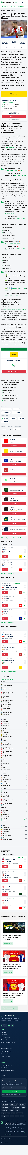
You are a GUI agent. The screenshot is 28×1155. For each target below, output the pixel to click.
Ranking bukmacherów (6, 1048)
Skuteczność (17, 412)
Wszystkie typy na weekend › (8, 671)
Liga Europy (22, 1104)
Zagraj (4, 556)
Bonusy (22, 418)
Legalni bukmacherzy (6, 1051)
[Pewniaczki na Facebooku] (2, 1025)
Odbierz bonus (14, 117)
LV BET (12, 508)
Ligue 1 (17, 1110)
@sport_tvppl (9, 213)
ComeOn (12, 478)
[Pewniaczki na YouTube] (5, 1025)
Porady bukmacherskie (6, 1065)
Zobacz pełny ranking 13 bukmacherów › (11, 538)
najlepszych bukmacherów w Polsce (15, 310)
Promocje (6, 421)
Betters (12, 498)
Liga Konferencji (5, 1107)
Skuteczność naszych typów (8, 1042)
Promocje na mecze (5, 1056)
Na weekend (7, 412)
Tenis (13, 1113)
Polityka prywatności (5, 1141)
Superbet (12, 439)
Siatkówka (19, 1113)
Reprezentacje (5, 1113)
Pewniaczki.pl (4, 6)
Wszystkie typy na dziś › (7, 573)
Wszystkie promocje (8, 1008)
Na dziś (17, 409)
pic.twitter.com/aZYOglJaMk (13, 243)
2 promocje (14, 561)
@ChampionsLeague (11, 170)
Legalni (14, 418)
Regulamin (13, 1141)
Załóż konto (14, 445)
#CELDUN (15, 288)
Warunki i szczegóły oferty (8, 102)
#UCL (21, 170)
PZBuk (11, 469)
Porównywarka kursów (6, 1059)
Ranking (6, 418)
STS (11, 459)
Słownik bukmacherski (6, 1068)
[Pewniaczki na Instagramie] (12, 1025)
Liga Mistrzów (21, 6)
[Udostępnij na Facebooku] (8, 429)
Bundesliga (4, 1110)
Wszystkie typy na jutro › (7, 622)
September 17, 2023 (20, 175)
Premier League (15, 1107)
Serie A (11, 1110)
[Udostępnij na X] (11, 429)
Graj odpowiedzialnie (22, 1141)
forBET (12, 528)
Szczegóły (7, 943)
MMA (17, 1116)
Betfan (12, 518)
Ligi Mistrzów (10, 147)
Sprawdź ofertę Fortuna (14, 371)
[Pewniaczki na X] (9, 1025)
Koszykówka (5, 1116)
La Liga (23, 1107)
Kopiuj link (16, 429)
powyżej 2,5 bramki (17, 321)
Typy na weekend (5, 1037)
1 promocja (17, 583)
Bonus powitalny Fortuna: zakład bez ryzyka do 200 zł (13, 99)
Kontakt (3, 1075)
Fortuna (12, 450)
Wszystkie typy (4, 1040)
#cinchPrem (22, 288)
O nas (2, 1073)
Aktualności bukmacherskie (7, 1070)
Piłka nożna (13, 6)
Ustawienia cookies (5, 1142)
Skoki (11, 1116)
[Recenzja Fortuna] (14, 94)
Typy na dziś (4, 1032)
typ (22, 826)
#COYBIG (8, 290)
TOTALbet (13, 489)
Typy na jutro (4, 1034)
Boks (22, 1116)
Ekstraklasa (5, 1104)
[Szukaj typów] (22, 2)
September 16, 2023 (11, 295)
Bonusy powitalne (5, 1054)
